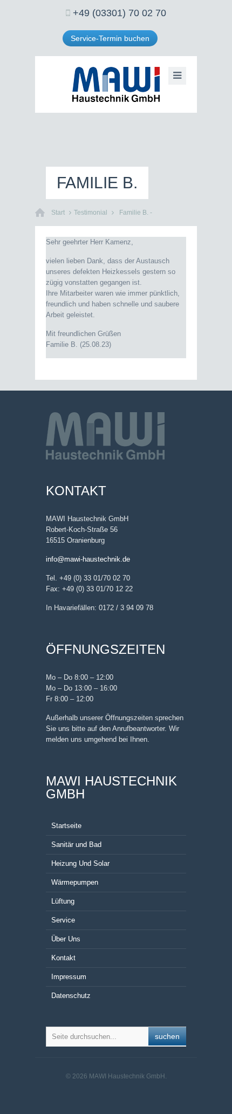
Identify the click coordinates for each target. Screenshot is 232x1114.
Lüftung (62, 901)
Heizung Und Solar (80, 863)
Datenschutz (71, 996)
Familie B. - (135, 212)
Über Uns (65, 939)
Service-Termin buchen (110, 38)
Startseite (66, 826)
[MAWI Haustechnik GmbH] (116, 84)
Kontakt (63, 958)
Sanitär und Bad (76, 844)
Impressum (68, 977)
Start (58, 212)
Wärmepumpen (74, 882)
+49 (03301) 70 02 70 (119, 13)
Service (63, 920)
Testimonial (90, 212)
